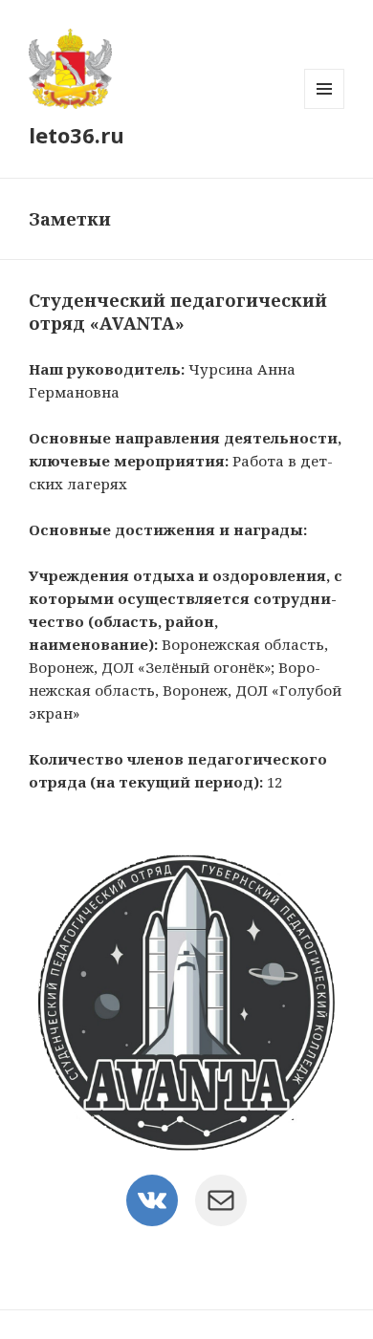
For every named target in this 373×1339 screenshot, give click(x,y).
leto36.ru (76, 134)
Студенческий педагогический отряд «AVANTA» (178, 312)
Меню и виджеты (324, 108)
